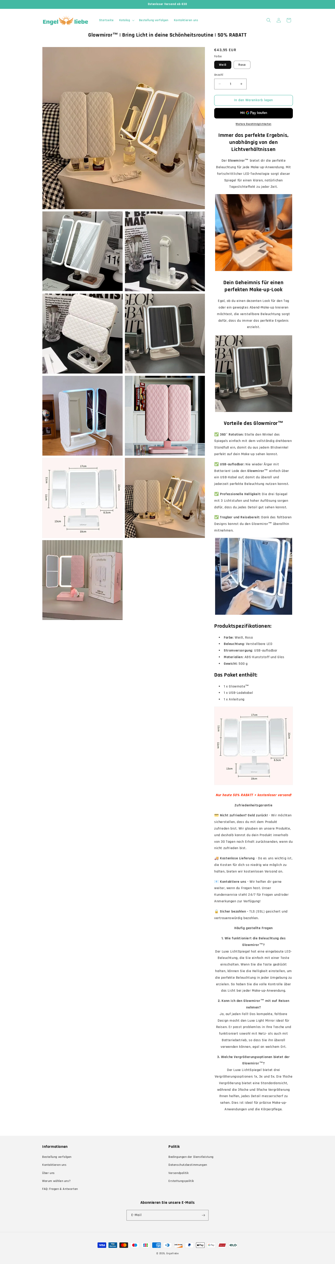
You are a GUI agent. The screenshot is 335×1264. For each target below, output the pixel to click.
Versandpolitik (178, 1173)
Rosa (242, 65)
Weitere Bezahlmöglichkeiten (253, 124)
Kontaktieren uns (54, 1165)
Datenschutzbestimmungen (187, 1165)
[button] (126, 20)
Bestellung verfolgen (57, 1157)
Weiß (223, 65)
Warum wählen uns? (56, 1181)
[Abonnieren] (203, 1215)
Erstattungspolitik (181, 1181)
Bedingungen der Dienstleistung (191, 1157)
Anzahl (218, 75)
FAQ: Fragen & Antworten (60, 1189)
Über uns (48, 1173)
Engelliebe (172, 1253)
